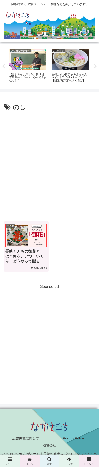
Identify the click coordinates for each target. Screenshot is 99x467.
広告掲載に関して (25, 438)
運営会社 (49, 445)
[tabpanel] (28, 65)
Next (95, 66)
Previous (3, 66)
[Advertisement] (49, 164)
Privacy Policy (73, 438)
